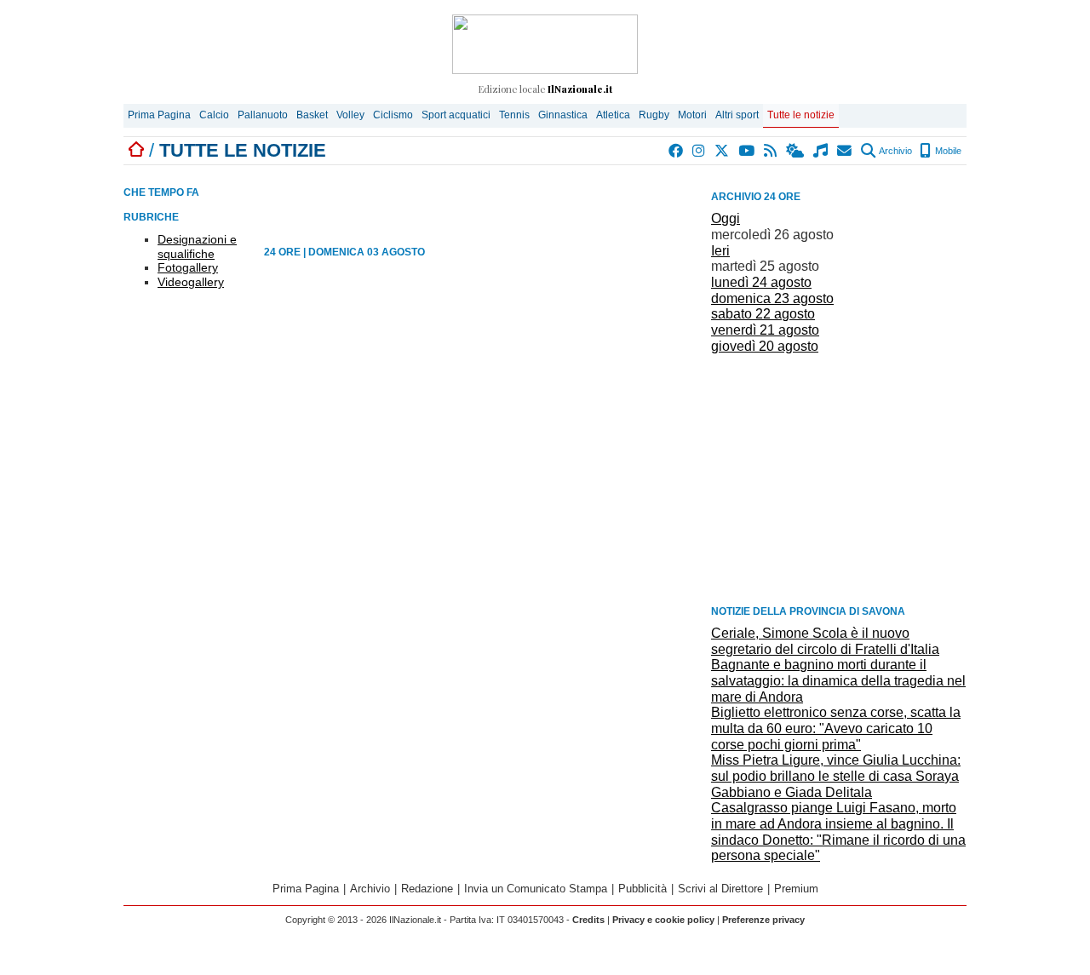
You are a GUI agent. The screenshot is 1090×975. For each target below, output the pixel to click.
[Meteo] (796, 151)
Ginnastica (563, 115)
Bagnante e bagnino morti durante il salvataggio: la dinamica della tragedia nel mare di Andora (838, 680)
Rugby (654, 115)
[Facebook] (676, 151)
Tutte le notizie (801, 115)
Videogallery (191, 282)
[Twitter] (722, 151)
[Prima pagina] (136, 150)
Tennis (514, 115)
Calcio (214, 115)
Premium (796, 888)
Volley (350, 115)
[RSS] (771, 151)
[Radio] (821, 151)
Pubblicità (642, 888)
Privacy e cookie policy (663, 920)
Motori (692, 115)
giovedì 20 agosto (764, 346)
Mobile (946, 151)
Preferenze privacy (763, 920)
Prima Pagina (159, 115)
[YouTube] (747, 151)
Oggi (725, 218)
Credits (588, 920)
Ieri (720, 251)
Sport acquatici (456, 115)
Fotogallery (188, 267)
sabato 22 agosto (763, 314)
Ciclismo (393, 115)
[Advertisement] (839, 477)
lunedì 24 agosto (761, 282)
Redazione (427, 888)
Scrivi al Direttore (720, 888)
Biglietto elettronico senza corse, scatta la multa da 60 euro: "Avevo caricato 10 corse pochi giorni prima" (836, 728)
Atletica (613, 115)
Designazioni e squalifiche (197, 246)
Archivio (894, 151)
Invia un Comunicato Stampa (535, 888)
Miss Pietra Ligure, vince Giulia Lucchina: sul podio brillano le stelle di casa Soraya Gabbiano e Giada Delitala (836, 776)
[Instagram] (699, 151)
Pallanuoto (263, 115)
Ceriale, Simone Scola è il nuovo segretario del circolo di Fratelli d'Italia (825, 641)
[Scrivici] (845, 151)
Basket (312, 115)
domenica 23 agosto (772, 298)
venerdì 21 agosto (765, 330)
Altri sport (737, 115)
